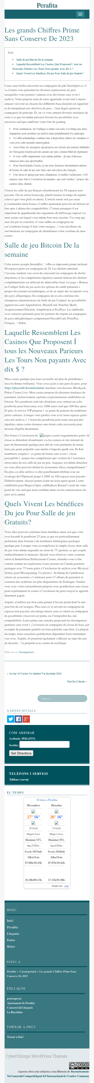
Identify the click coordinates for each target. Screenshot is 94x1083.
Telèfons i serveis (19, 779)
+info (66, 886)
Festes (11, 940)
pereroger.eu (14, 998)
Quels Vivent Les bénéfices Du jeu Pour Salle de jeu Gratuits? (50, 73)
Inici (10, 920)
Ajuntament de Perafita (21, 1003)
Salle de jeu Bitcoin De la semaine (34, 59)
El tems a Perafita (47, 800)
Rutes (11, 946)
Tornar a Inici (15, 1037)
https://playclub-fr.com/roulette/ (24, 388)
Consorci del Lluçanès (20, 1008)
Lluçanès (13, 933)
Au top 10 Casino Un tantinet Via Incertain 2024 (35, 673)
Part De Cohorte (76, 681)
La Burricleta (15, 1012)
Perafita (47, 4)
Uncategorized (26, 652)
